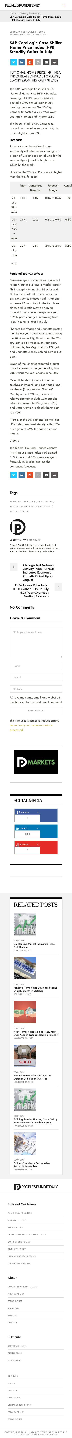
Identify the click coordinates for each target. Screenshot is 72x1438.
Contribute (14, 1397)
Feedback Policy (17, 1220)
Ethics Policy (15, 1227)
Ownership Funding (19, 1263)
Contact (12, 1322)
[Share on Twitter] (13, 62)
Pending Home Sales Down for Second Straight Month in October (35, 989)
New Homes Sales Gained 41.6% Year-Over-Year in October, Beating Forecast (36, 1033)
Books (11, 1383)
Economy (34, 12)
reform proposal (41, 506)
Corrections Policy (19, 1242)
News (23, 12)
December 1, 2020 (22, 994)
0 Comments (39, 34)
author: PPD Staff (20, 34)
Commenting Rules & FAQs (22, 1287)
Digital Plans (15, 1353)
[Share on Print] (54, 62)
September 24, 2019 (33, 32)
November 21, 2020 (23, 1082)
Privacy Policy (16, 1294)
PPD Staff (34, 540)
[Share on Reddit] (30, 62)
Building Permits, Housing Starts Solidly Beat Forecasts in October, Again (35, 1121)
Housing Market (19, 506)
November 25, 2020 (23, 1038)
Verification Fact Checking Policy (27, 1234)
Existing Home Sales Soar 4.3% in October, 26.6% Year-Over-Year (32, 1077)
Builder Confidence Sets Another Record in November (32, 1164)
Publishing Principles (20, 1213)
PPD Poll (12, 1315)
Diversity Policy (17, 1249)
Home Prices (45, 501)
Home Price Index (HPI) (23, 501)
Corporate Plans (17, 1346)
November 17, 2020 (23, 1169)
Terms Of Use (15, 1301)
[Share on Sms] (38, 62)
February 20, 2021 (22, 950)
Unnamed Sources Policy (22, 1256)
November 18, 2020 (23, 1126)
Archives (13, 1376)
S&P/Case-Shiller (19, 511)
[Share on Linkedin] (22, 62)
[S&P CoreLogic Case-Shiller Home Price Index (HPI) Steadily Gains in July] (20, 527)
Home (13, 12)
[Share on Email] (46, 62)
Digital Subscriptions (20, 1405)
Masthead (13, 1308)
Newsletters (15, 1360)
